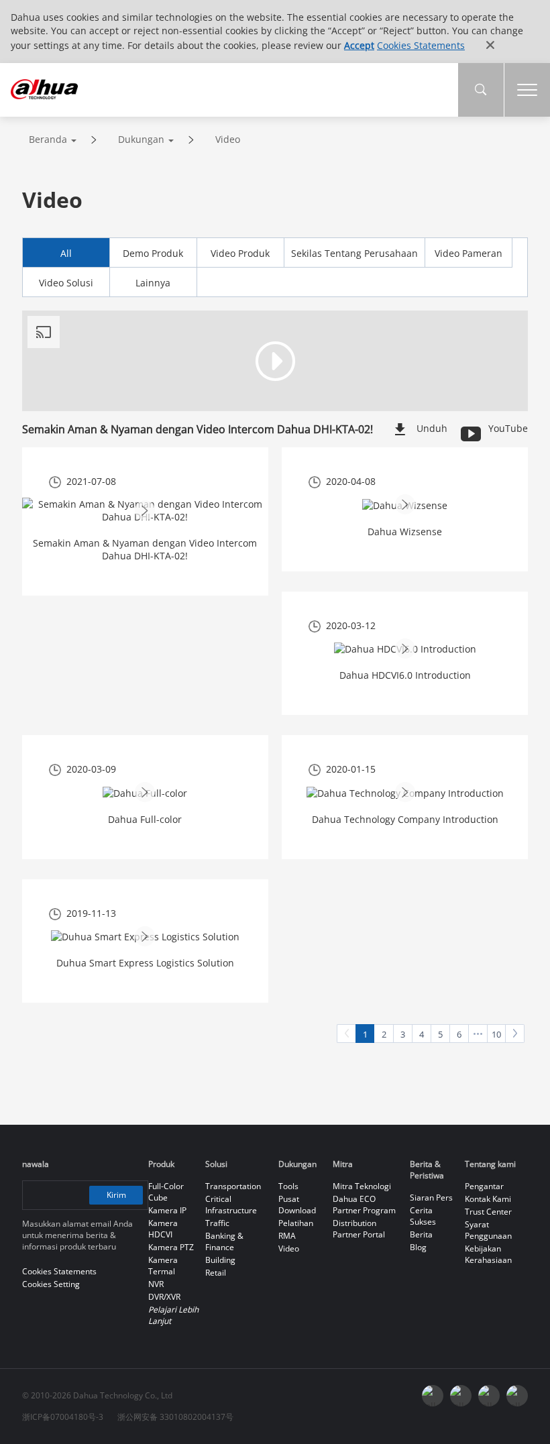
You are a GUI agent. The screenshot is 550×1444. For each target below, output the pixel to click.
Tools (288, 1186)
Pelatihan (295, 1223)
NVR (156, 1284)
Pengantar (484, 1186)
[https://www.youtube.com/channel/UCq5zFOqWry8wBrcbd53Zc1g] (461, 1395)
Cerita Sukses (423, 1216)
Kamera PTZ (171, 1247)
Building (220, 1260)
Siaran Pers (431, 1197)
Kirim (116, 1195)
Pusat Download (297, 1204)
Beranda (48, 139)
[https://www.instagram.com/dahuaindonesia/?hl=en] (489, 1395)
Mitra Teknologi (362, 1186)
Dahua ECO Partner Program (364, 1204)
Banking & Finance (224, 1241)
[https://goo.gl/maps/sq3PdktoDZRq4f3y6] (517, 1395)
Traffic (217, 1223)
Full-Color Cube (166, 1191)
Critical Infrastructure (231, 1204)
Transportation (233, 1186)
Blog (418, 1247)
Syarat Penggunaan (488, 1230)
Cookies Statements (421, 45)
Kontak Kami (488, 1199)
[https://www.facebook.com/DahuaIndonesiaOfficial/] (432, 1395)
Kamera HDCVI (163, 1228)
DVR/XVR (164, 1296)
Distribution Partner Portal (359, 1228)
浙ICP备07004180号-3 (62, 1417)
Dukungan (141, 139)
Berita (421, 1234)
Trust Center (488, 1211)
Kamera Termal (163, 1265)
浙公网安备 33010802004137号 (175, 1417)
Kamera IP (167, 1210)
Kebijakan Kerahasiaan (488, 1254)
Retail (215, 1272)
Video (227, 139)
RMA (287, 1235)
